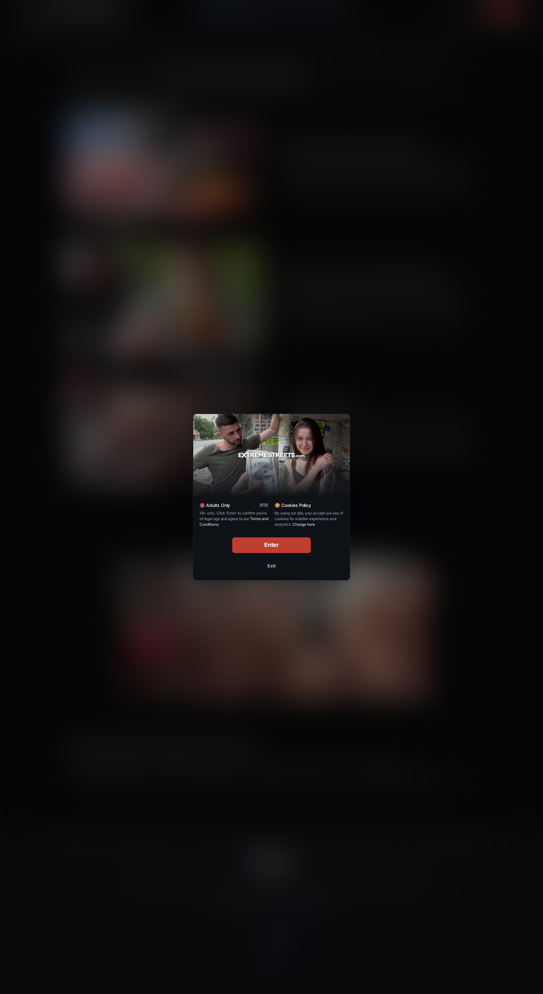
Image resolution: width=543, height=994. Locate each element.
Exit (271, 565)
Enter (271, 544)
